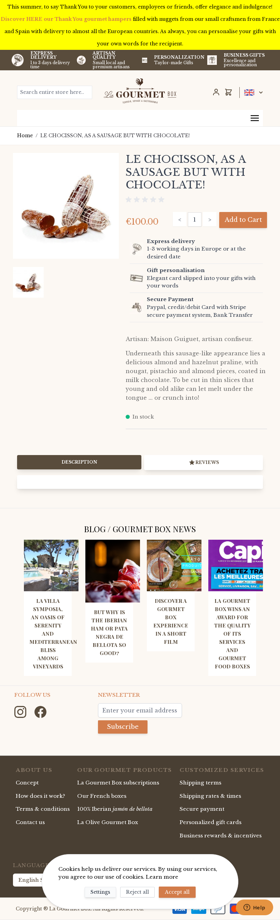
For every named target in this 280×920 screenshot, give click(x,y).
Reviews (207, 462)
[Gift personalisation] (137, 278)
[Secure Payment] (137, 307)
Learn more (162, 877)
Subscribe (123, 727)
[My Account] (216, 92)
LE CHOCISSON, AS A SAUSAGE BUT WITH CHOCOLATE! (115, 135)
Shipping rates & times (210, 796)
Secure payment (202, 809)
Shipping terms (200, 782)
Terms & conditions (43, 809)
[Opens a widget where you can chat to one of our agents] (254, 908)
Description (79, 462)
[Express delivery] (137, 249)
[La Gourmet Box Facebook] (40, 711)
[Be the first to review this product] (196, 200)
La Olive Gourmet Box (107, 822)
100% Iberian (115, 809)
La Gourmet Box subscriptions (118, 782)
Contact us (30, 822)
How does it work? (40, 796)
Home (25, 135)
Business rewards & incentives (221, 835)
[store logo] (140, 90)
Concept (27, 782)
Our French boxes (101, 796)
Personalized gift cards (210, 822)
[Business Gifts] (212, 60)
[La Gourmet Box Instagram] (21, 711)
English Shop (36, 880)
